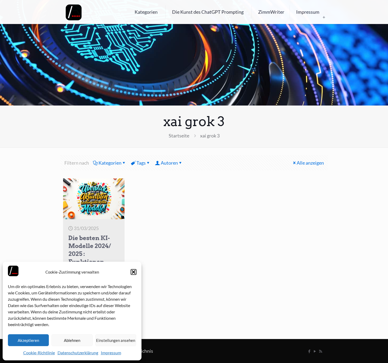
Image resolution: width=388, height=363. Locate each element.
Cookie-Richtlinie (39, 352)
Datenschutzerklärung (78, 352)
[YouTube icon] (315, 351)
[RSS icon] (321, 351)
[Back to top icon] (362, 352)
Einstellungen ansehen (115, 340)
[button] (133, 272)
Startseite (179, 135)
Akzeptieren (28, 340)
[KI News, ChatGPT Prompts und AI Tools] (74, 12)
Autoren (169, 163)
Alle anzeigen (310, 163)
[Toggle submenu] (324, 17)
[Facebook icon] (309, 351)
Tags (141, 163)
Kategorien (109, 163)
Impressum (111, 352)
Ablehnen (72, 340)
